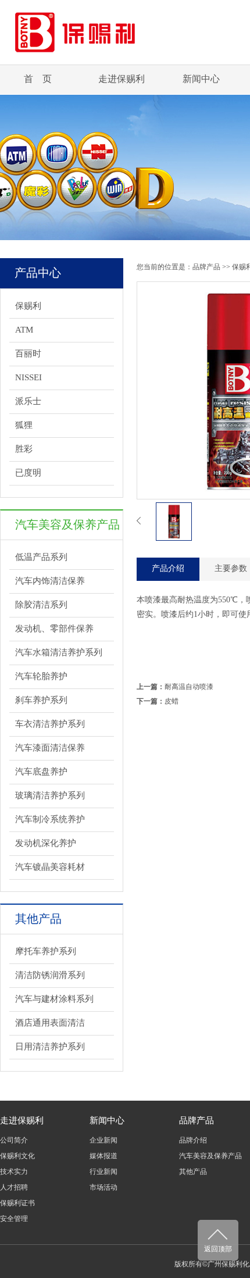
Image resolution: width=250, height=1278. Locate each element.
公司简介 (14, 1140)
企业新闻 (103, 1140)
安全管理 (14, 1219)
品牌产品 (206, 267)
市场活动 (103, 1187)
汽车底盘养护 (41, 771)
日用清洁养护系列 (50, 1046)
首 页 (38, 79)
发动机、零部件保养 (54, 628)
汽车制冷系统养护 (50, 819)
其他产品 (193, 1172)
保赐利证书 (17, 1203)
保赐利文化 (17, 1156)
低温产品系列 (41, 557)
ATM (24, 329)
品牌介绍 (193, 1140)
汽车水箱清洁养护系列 (58, 652)
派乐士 (28, 401)
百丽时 (28, 353)
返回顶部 (218, 1249)
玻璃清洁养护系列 (50, 795)
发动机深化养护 (45, 843)
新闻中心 (201, 79)
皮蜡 (171, 701)
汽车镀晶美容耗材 (50, 867)
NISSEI (28, 377)
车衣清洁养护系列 (50, 724)
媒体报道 (103, 1156)
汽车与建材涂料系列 (54, 999)
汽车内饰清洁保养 (50, 581)
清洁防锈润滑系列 (50, 975)
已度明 (28, 472)
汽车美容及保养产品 (210, 1156)
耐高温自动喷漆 (189, 687)
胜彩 (24, 449)
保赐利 (28, 305)
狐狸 (24, 425)
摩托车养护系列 (45, 951)
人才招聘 (14, 1187)
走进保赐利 (121, 79)
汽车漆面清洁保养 (50, 747)
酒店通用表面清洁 (50, 1022)
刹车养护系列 (41, 700)
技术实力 (14, 1172)
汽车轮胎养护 (41, 676)
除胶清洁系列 (41, 604)
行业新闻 (103, 1172)
